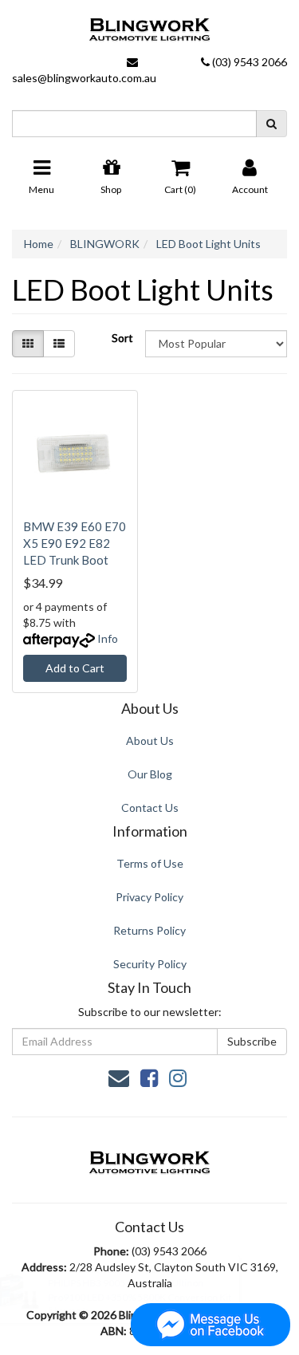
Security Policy (150, 964)
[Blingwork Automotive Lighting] (149, 25)
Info (107, 638)
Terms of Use (149, 863)
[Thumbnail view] (28, 343)
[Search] (271, 123)
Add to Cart (74, 668)
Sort (122, 338)
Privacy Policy (149, 897)
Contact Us (150, 807)
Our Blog (150, 774)
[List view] (59, 343)
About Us (150, 740)
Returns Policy (149, 930)
